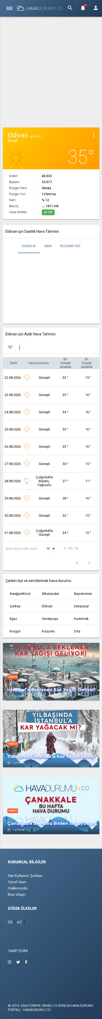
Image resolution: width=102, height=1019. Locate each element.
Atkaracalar (50, 594)
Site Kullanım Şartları (25, 876)
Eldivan (47, 606)
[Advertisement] (51, 71)
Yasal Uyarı (17, 882)
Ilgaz (13, 619)
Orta (77, 631)
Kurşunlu (48, 631)
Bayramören (83, 594)
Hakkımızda (17, 888)
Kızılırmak (81, 619)
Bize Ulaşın (17, 895)
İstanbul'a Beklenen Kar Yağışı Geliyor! (51, 689)
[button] (70, 8)
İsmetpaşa (50, 619)
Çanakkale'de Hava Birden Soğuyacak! (51, 823)
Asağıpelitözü (20, 594)
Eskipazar (81, 606)
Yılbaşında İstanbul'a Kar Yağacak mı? (51, 756)
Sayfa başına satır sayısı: (22, 548)
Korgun (15, 631)
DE (11, 922)
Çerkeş (15, 606)
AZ (20, 922)
